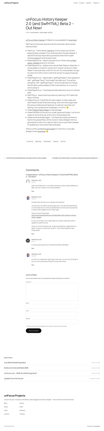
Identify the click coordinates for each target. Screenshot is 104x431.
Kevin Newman (35, 32)
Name (27, 303)
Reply (32, 191)
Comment (29, 282)
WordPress (97, 426)
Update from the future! (13, 378)
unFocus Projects (11, 3)
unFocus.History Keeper (35, 40)
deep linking (38, 141)
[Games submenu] (91, 2)
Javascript (55, 141)
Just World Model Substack (15, 363)
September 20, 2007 (36, 239)
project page (49, 129)
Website (28, 318)
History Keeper (43, 32)
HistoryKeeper (47, 141)
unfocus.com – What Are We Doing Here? (20, 373)
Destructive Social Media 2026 (16, 368)
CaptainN (33, 198)
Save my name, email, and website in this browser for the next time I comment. (47, 326)
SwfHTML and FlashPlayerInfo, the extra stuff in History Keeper (26, 158)
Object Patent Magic (41, 110)
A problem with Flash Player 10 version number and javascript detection (75, 158)
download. (73, 40)
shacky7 (37, 58)
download (41, 131)
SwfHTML (50, 32)
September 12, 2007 (36, 180)
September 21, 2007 (36, 254)
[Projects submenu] (99, 2)
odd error (50, 50)
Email (27, 310)
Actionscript (30, 141)
